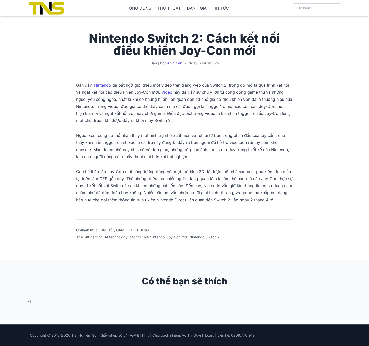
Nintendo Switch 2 (204, 237)
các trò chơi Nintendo (147, 237)
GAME (121, 230)
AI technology (116, 237)
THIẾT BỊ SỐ (139, 230)
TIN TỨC (221, 8)
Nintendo (102, 85)
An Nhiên (174, 63)
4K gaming (94, 237)
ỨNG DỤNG (140, 8)
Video (166, 92)
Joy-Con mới (177, 237)
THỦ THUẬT (169, 8)
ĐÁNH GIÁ (197, 8)
